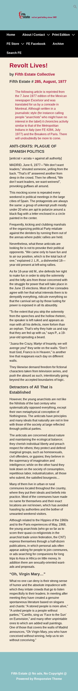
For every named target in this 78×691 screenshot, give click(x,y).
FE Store (13, 43)
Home (11, 34)
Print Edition (61, 34)
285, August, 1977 (50, 81)
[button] (75, 7)
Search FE (14, 52)
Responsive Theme (48, 678)
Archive (58, 43)
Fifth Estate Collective (35, 74)
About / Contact (33, 34)
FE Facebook (35, 43)
